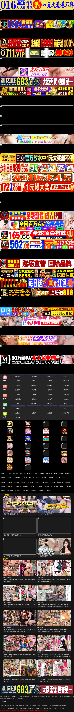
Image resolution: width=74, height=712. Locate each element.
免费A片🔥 (25, 491)
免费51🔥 (10, 486)
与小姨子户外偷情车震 (45, 514)
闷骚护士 (66, 399)
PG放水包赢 (17, 478)
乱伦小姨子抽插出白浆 (45, 556)
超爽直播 (31, 478)
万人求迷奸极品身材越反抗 (12, 556)
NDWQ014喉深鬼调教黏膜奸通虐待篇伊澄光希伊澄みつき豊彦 (20, 655)
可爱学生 (50, 394)
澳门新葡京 (30, 482)
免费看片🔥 (60, 482)
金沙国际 (46, 486)
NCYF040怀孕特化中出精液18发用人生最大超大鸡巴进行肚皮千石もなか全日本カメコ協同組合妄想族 (54, 656)
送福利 (55, 473)
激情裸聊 (3, 486)
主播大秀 (51, 478)
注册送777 (49, 473)
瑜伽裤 (50, 399)
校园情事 (34, 413)
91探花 (34, 390)
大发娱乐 (37, 482)
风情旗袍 (18, 399)
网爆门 (66, 404)
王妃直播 (57, 478)
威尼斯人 (3, 473)
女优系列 (34, 394)
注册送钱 (42, 473)
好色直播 (25, 486)
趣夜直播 (10, 482)
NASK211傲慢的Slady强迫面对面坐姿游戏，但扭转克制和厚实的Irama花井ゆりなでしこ (19, 630)
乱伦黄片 (64, 478)
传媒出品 (18, 408)
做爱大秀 (69, 486)
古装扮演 (18, 394)
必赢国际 (3, 478)
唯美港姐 (50, 385)
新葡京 (61, 473)
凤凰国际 (10, 478)
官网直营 (22, 473)
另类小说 (18, 417)
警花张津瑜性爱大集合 (45, 535)
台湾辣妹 (18, 385)
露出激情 (34, 404)
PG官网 (9, 473)
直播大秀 (3, 491)
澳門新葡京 (45, 482)
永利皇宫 (52, 482)
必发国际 (23, 482)
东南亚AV (66, 385)
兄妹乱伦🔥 (33, 491)
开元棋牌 (15, 473)
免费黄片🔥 (42, 491)
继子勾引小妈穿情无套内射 (12, 535)
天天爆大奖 (39, 486)
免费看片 (62, 486)
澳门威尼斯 (10, 491)
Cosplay (50, 380)
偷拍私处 (3, 482)
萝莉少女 (66, 376)
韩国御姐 (34, 385)
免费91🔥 (18, 491)
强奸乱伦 (34, 376)
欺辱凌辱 (18, 390)
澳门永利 (29, 473)
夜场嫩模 (16, 482)
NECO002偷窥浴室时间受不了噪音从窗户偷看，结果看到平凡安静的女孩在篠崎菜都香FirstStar (53, 605)
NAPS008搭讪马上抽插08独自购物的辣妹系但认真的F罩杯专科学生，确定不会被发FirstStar (53, 630)
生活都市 (18, 413)
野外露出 (66, 390)
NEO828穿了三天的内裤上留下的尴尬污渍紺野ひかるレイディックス (54, 680)
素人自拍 (66, 380)
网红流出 (50, 390)
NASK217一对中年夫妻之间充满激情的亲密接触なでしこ (19, 680)
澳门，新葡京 (54, 486)
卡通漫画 (18, 404)
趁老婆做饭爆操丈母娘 (11, 514)
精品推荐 (18, 376)
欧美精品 (50, 376)
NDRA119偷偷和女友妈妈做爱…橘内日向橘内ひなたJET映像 (19, 580)
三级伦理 (18, 380)
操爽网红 (24, 478)
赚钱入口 (49, 491)
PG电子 (35, 473)
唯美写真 (50, 404)
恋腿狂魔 (66, 394)
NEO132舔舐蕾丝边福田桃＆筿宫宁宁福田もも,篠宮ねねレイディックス (54, 580)
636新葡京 (68, 482)
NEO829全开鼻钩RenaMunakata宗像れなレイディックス (19, 605)
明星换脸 (34, 399)
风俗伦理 (66, 413)
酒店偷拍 (44, 478)
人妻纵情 (50, 413)
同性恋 (66, 408)
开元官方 (32, 486)
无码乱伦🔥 (18, 486)
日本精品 (34, 380)
